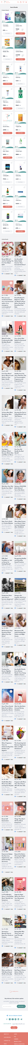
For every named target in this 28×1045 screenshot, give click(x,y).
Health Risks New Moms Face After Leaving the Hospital (7, 790)
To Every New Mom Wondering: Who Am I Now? (7, 421)
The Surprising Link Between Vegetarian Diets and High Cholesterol (20, 752)
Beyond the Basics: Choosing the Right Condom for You (20, 862)
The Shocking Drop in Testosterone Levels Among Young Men (20, 1014)
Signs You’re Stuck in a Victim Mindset (7, 529)
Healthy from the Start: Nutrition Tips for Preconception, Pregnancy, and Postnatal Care (20, 383)
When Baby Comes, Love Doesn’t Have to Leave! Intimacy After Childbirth (20, 530)
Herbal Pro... (5, 198)
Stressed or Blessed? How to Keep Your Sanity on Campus (7, 940)
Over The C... (18, 100)
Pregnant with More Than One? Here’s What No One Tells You (20, 791)
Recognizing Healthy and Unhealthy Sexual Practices (20, 566)
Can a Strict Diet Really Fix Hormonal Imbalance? (20, 347)
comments (7, 280)
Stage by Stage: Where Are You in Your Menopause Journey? (20, 903)
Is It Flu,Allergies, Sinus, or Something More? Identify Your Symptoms (7, 903)
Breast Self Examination (5, 826)
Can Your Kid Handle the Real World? (19, 457)
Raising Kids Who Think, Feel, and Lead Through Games (19, 940)
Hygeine (17, 198)
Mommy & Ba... (5, 24)
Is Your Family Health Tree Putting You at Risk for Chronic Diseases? (7, 1014)
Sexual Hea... (18, 125)
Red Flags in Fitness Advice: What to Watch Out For (20, 978)
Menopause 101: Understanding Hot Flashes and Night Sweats (20, 639)
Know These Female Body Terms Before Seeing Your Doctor (7, 714)
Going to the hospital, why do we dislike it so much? (20, 603)
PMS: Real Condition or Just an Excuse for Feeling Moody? (7, 567)
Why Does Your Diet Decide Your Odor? (7, 493)
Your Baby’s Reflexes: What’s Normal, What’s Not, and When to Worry (7, 458)
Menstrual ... (5, 174)
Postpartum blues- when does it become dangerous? (7, 603)
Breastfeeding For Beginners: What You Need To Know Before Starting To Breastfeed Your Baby (20, 309)
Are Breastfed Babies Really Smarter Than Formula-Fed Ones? (20, 268)
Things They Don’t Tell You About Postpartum (20, 827)
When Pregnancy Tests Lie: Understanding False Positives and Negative (7, 753)
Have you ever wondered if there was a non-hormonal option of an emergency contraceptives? (7, 309)
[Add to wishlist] (11, 13)
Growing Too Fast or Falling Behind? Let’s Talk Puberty (20, 421)
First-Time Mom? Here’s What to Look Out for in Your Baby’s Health (7, 383)
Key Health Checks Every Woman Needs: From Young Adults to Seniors (20, 678)
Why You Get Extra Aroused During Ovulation (20, 714)
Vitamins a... (5, 149)
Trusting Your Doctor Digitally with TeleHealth (6, 677)
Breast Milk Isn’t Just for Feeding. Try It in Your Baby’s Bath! (7, 268)
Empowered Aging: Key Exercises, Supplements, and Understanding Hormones (7, 864)
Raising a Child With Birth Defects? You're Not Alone (20, 494)
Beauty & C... (5, 100)
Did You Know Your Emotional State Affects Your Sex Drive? (7, 639)
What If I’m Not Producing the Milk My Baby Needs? (7, 347)
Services (17, 24)
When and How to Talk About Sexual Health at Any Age (7, 978)
